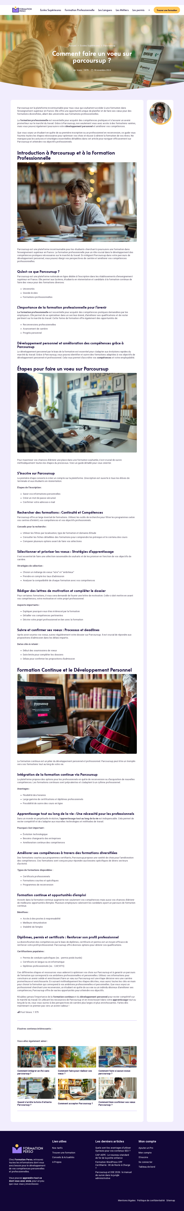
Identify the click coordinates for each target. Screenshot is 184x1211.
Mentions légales (127, 1200)
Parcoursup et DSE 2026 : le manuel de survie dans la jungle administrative (113, 1175)
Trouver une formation (63, 1152)
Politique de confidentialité (151, 1200)
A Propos (56, 1162)
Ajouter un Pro (146, 1148)
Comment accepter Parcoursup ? (75, 1103)
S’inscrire (143, 1157)
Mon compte (145, 1152)
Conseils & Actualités (63, 1157)
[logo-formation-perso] (22, 10)
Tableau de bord (147, 1166)
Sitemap (170, 1200)
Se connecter (145, 1162)
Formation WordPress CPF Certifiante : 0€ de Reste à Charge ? (112, 1165)
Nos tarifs (57, 1148)
